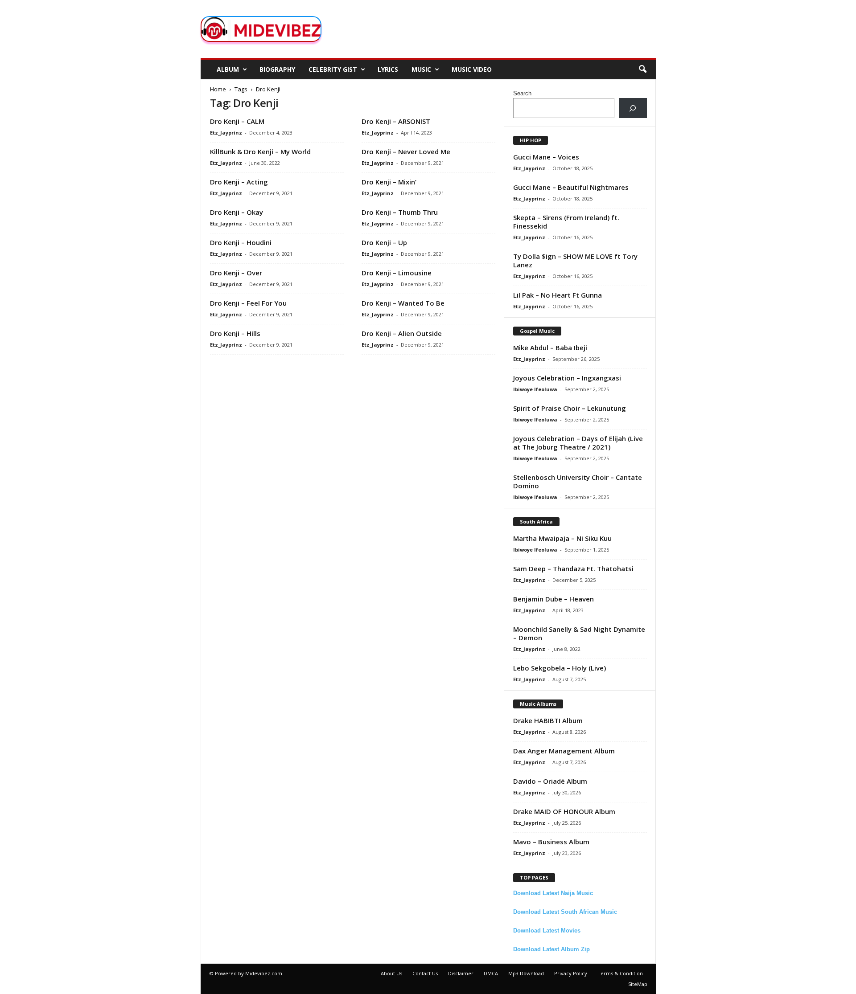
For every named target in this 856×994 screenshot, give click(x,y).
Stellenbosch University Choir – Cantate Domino (577, 481)
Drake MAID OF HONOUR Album (564, 811)
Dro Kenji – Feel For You (248, 303)
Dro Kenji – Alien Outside (402, 333)
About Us (391, 973)
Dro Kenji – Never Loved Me (406, 151)
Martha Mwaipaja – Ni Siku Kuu (562, 538)
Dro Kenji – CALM (237, 121)
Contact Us (425, 973)
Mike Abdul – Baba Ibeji (550, 347)
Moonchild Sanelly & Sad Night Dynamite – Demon (579, 633)
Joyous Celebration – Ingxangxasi (567, 377)
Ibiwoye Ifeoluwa (535, 389)
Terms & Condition (620, 973)
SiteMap (637, 984)
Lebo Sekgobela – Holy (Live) (559, 667)
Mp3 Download (526, 973)
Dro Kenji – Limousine (397, 272)
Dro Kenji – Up (384, 242)
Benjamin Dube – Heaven (553, 598)
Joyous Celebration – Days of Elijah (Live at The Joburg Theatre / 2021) (578, 442)
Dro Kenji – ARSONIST (396, 121)
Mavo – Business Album (551, 841)
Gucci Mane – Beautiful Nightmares (571, 187)
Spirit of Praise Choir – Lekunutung (569, 408)
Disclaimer (460, 973)
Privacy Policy (570, 973)
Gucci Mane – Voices (546, 156)
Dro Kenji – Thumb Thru (400, 212)
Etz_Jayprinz (226, 132)
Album (228, 69)
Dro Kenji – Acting (239, 181)
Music (421, 69)
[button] (642, 69)
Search (522, 93)
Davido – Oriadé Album (550, 781)
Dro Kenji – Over (236, 272)
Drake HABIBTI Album (548, 720)
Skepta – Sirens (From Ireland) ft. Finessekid (566, 221)
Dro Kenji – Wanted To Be (403, 303)
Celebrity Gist (333, 69)
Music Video (472, 69)
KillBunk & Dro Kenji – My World (260, 151)
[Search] (633, 108)
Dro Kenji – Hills (235, 333)
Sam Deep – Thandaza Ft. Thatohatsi (573, 568)
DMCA (491, 973)
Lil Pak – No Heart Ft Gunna (557, 294)
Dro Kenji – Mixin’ (389, 181)
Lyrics (388, 69)
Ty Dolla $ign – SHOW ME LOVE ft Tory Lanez (575, 260)
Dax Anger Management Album (564, 750)
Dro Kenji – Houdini (241, 242)
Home (218, 89)
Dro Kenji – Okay (236, 212)
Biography (277, 69)
